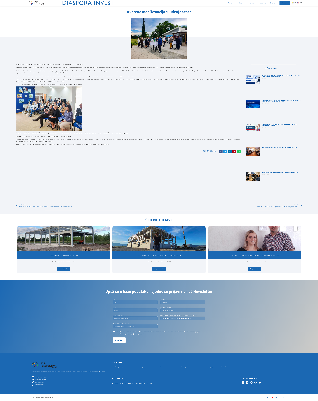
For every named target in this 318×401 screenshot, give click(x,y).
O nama (272, 3)
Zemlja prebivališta (165, 307)
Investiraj (131, 367)
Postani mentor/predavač (141, 367)
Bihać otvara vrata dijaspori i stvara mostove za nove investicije (279, 147)
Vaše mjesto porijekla (118, 315)
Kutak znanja (262, 3)
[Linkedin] (247, 382)
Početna (230, 3)
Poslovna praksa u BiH (200, 367)
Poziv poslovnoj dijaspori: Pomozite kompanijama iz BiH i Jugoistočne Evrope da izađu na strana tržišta (281, 76)
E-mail (114, 307)
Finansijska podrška (211, 367)
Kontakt (150, 383)
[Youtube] (255, 382)
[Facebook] (243, 382)
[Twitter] (259, 382)
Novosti (251, 3)
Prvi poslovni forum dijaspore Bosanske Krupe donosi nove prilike (280, 172)
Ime (114, 299)
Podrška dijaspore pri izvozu (185, 367)
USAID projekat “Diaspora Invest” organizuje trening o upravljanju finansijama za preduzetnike (280, 125)
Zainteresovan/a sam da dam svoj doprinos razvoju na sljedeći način (178, 315)
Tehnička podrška (222, 367)
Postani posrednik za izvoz (170, 367)
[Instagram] (251, 382)
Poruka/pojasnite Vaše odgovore (121, 323)
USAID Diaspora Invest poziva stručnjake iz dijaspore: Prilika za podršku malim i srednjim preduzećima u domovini (281, 101)
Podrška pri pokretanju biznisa (120, 367)
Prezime (162, 299)
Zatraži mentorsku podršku (155, 367)
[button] (221, 151)
